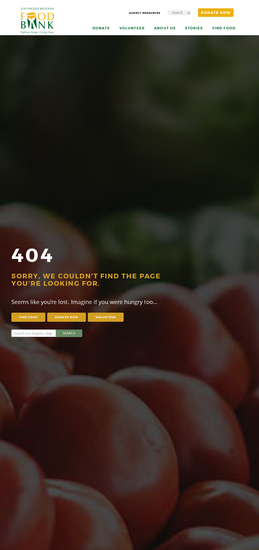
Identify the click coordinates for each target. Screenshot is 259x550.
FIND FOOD (28, 317)
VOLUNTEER (106, 317)
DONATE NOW (66, 317)
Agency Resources (144, 13)
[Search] (188, 12)
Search (69, 333)
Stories (194, 28)
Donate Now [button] (216, 12)
